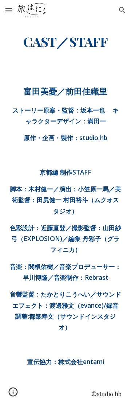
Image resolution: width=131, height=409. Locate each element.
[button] (8, 10)
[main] (65, 41)
